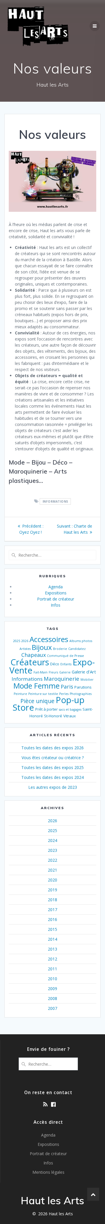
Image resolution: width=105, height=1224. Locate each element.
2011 (52, 969)
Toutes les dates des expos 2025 (52, 767)
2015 (52, 929)
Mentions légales (48, 1172)
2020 (52, 880)
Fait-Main (41, 672)
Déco (54, 663)
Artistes (25, 649)
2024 (52, 840)
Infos (55, 605)
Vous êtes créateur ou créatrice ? (53, 757)
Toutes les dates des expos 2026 (52, 747)
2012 (52, 959)
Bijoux (42, 647)
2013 (52, 949)
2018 (52, 899)
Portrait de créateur (55, 599)
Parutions (83, 687)
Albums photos (80, 641)
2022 (52, 860)
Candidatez (77, 649)
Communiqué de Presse (65, 656)
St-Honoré (53, 715)
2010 (52, 978)
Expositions (55, 593)
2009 (52, 988)
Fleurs (53, 672)
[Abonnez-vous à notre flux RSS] (45, 1104)
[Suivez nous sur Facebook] (53, 1104)
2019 (52, 890)
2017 (52, 909)
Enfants (65, 664)
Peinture (20, 694)
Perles (64, 694)
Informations (55, 501)
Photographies (81, 694)
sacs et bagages (70, 709)
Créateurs (29, 662)
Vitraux (69, 715)
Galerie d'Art (84, 672)
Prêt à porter (46, 709)
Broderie (60, 649)
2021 (52, 870)
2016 (52, 919)
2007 (52, 1008)
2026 (24, 641)
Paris (67, 686)
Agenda (55, 586)
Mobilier (87, 680)
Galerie (65, 672)
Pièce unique (37, 701)
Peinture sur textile (43, 694)
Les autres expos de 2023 (52, 787)
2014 (52, 939)
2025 (16, 641)
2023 (52, 850)
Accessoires (48, 639)
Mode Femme (36, 686)
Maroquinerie (61, 678)
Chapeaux (33, 654)
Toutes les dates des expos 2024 (52, 777)
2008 (52, 998)
